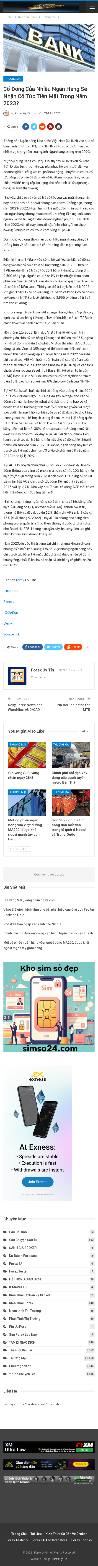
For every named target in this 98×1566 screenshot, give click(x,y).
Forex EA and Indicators (49, 1540)
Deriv (7, 623)
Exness (8, 601)
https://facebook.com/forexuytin (38, 1404)
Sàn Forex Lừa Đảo (23, 1334)
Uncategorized (20, 1366)
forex (20, 580)
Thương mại (13, 78)
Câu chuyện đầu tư (23, 1240)
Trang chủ (19, 1534)
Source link (11, 634)
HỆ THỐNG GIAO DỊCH (25, 1279)
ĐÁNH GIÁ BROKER (23, 1248)
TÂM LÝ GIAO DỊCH (22, 1342)
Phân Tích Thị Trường (25, 1319)
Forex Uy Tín (59, 1559)
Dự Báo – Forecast (23, 1256)
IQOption (10, 612)
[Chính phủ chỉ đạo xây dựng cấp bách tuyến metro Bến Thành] (71, 755)
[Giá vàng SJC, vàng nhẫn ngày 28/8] (27, 755)
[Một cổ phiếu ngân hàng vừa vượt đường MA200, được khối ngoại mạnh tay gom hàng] (27, 802)
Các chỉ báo (18, 1232)
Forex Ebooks (81, 1540)
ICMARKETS (18, 1287)
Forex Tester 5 (17, 1540)
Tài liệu (36, 1534)
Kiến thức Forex (21, 1303)
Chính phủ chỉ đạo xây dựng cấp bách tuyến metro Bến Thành (48, 933)
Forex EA (15, 1263)
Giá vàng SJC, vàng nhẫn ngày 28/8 (29, 900)
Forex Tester (18, 1271)
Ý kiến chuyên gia (22, 1374)
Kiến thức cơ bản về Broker (29, 1295)
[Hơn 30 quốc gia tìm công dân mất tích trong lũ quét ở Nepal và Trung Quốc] (71, 802)
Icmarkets (10, 591)
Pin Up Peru (17, 1326)
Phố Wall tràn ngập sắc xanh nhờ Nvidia (32, 924)
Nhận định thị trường (25, 1311)
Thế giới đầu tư (20, 1350)
